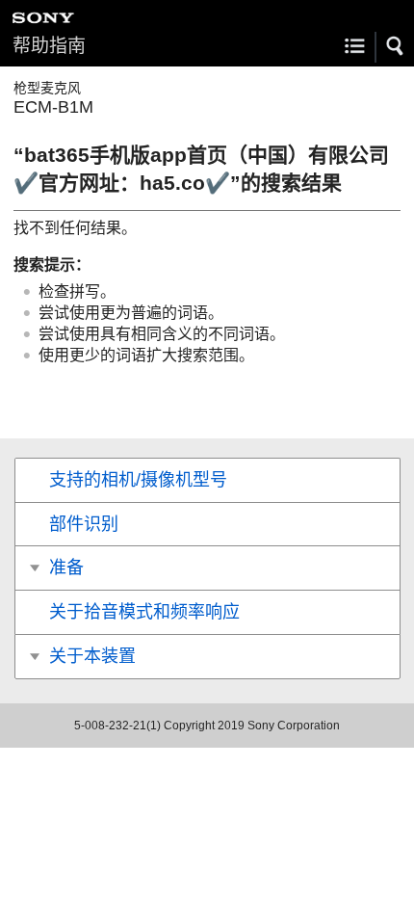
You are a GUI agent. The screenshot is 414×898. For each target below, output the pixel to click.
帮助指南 (49, 46)
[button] (395, 46)
